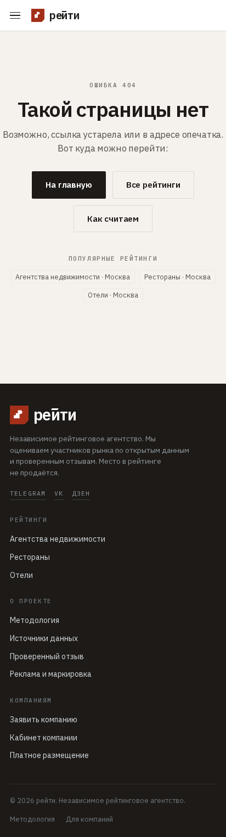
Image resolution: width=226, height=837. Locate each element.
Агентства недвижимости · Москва (72, 276)
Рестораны (30, 557)
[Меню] (17, 16)
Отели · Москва (113, 294)
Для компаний (89, 818)
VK (58, 493)
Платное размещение (49, 755)
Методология (34, 620)
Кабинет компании (43, 738)
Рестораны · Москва (177, 276)
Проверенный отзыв (47, 656)
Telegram (28, 493)
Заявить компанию (43, 719)
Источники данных (44, 638)
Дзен (81, 493)
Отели (21, 575)
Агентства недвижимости (57, 539)
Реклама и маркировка (51, 674)
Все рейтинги (153, 184)
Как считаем (113, 219)
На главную (69, 184)
